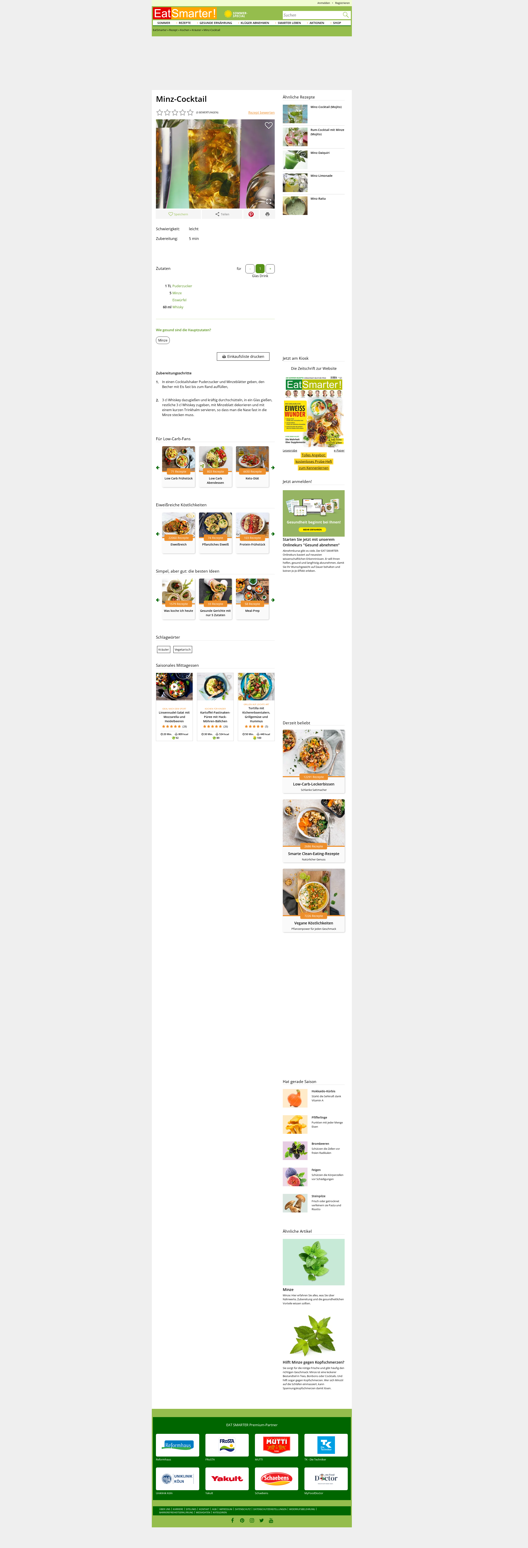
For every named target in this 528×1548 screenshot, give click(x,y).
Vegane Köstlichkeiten (313, 922)
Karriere (178, 1509)
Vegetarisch (183, 649)
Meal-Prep (252, 611)
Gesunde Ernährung (216, 23)
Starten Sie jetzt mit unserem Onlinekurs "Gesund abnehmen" (311, 542)
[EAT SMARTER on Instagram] (252, 1520)
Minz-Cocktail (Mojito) (326, 107)
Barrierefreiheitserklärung (176, 1512)
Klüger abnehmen (255, 23)
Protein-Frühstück (252, 544)
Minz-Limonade (321, 176)
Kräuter (163, 649)
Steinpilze (318, 1196)
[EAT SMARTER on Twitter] (261, 1520)
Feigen (316, 1170)
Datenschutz (243, 1509)
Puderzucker (182, 286)
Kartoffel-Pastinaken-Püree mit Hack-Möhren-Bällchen (215, 717)
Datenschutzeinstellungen (269, 1509)
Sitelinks (191, 1509)
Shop (337, 23)
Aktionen (317, 23)
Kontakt (204, 1509)
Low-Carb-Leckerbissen (313, 784)
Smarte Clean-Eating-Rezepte (313, 853)
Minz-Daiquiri (320, 153)
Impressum (225, 1509)
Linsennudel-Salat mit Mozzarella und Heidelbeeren (174, 717)
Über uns (164, 1509)
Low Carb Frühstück (179, 478)
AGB (214, 1509)
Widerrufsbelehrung (302, 1509)
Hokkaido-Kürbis (323, 1091)
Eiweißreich (179, 544)
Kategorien (220, 1512)
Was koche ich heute (178, 611)
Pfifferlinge (319, 1117)
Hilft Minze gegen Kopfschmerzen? (313, 1362)
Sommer (163, 23)
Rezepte (185, 23)
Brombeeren (320, 1144)
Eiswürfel (179, 300)
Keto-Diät (252, 478)
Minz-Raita (318, 198)
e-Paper (339, 450)
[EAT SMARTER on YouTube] (271, 1520)
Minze (177, 293)
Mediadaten (203, 1512)
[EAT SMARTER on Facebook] (232, 1520)
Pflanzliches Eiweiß (215, 544)
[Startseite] (185, 13)
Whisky (177, 307)
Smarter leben (289, 23)
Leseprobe (290, 450)
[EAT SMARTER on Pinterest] (242, 1520)
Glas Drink (260, 276)
